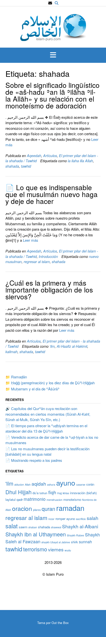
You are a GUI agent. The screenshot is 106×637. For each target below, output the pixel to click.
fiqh (52, 492)
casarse (80, 484)
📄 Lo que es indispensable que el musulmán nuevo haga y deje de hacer (51, 194)
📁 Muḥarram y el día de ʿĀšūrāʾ (32, 388)
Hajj (59, 493)
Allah (28, 484)
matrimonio (35, 499)
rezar (51, 519)
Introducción (48, 256)
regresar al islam (37, 261)
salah (92, 518)
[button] (53, 55)
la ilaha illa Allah (80, 160)
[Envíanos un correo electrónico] (50, 3)
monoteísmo (72, 499)
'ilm (52, 346)
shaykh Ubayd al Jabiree (55, 542)
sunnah (85, 541)
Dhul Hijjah (18, 492)
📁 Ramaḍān (16, 376)
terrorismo (35, 549)
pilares (37, 510)
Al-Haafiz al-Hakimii (72, 346)
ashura (51, 484)
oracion (22, 508)
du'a (35, 493)
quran (48, 508)
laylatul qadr (14, 499)
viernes (56, 549)
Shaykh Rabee (75, 535)
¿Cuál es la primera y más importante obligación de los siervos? (49, 289)
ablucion (19, 484)
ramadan (70, 508)
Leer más (30, 240)
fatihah (43, 493)
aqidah (39, 483)
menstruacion (54, 500)
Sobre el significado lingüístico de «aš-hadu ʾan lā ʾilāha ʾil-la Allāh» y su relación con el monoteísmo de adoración (52, 95)
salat (11, 526)
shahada (12, 166)
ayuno (65, 483)
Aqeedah (34, 155)
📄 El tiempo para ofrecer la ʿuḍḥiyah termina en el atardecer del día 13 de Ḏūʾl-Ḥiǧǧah (46, 428)
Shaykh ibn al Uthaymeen (35, 534)
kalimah (11, 351)
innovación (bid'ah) (83, 493)
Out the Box (60, 622)
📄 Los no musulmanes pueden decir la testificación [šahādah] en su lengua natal (47, 451)
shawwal (56, 527)
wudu (68, 550)
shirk (74, 542)
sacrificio (81, 519)
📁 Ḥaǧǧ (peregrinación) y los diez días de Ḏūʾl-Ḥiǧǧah (50, 382)
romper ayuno (65, 518)
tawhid (26, 166)
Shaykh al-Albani (80, 526)
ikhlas (66, 493)
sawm (23, 527)
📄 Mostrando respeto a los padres (33, 460)
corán (90, 484)
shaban (32, 527)
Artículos (50, 155)
